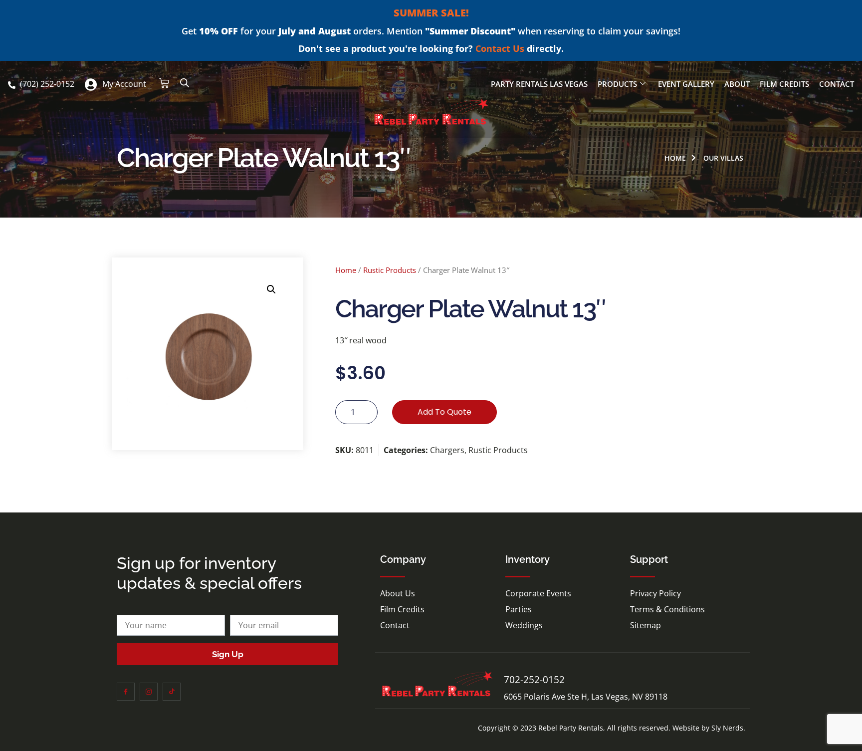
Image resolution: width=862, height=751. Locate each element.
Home (345, 270)
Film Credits (784, 84)
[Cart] (164, 83)
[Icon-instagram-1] (149, 692)
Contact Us (499, 48)
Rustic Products (389, 270)
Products (617, 84)
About (737, 84)
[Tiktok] (172, 692)
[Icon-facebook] (126, 692)
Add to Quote (444, 412)
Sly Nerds (727, 728)
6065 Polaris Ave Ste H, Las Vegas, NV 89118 (585, 696)
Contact (836, 84)
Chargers (447, 450)
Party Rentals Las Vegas (539, 84)
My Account (124, 83)
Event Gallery (686, 84)
